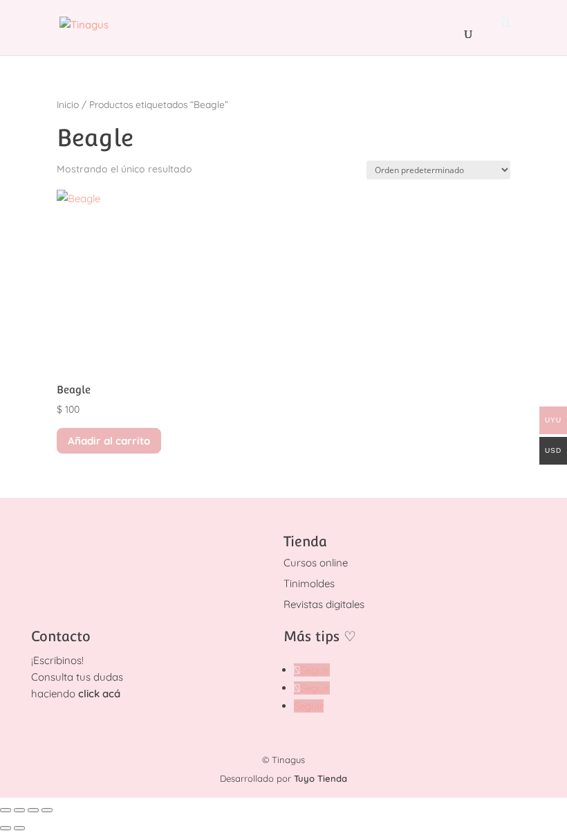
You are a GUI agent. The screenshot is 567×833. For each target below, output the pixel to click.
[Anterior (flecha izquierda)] (5, 828)
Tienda (305, 541)
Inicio (68, 104)
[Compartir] (33, 810)
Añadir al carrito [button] (109, 440)
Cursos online (316, 562)
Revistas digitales (324, 604)
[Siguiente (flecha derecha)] (19, 828)
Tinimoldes (309, 583)
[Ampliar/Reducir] (5, 810)
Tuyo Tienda (320, 778)
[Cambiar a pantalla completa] (19, 810)
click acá (99, 693)
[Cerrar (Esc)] (47, 810)
